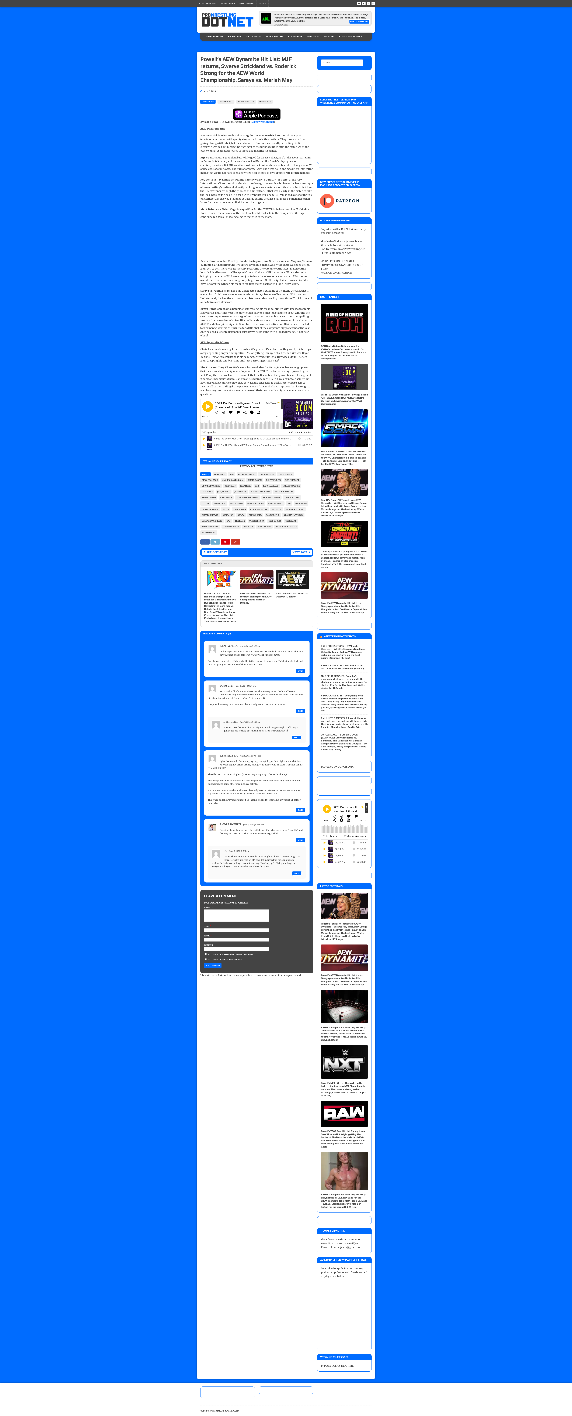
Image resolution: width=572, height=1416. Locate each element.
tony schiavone (210, 527)
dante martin (273, 480)
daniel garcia (255, 480)
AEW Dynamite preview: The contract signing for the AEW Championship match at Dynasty (256, 598)
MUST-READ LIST (246, 102)
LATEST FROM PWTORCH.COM (339, 636)
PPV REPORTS (253, 36)
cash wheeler (267, 474)
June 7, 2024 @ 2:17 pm (239, 851)
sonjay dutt (272, 515)
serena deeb (255, 515)
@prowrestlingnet (263, 121)
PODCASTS (313, 36)
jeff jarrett (223, 492)
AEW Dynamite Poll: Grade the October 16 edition (292, 595)
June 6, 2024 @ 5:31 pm (246, 686)
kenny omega (209, 497)
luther (205, 503)
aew (232, 474)
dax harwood (292, 480)
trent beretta (231, 527)
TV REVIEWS (234, 36)
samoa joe (228, 515)
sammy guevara (210, 515)
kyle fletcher (292, 497)
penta (226, 509)
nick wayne (301, 503)
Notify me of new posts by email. (225, 960)
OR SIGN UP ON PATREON (337, 272)
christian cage (210, 480)
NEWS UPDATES (214, 36)
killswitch (226, 497)
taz (228, 521)
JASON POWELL (226, 102)
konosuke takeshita (247, 497)
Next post (299, 552)
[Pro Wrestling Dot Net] (227, 20)
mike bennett (275, 503)
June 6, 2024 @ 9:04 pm (250, 756)
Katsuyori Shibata (260, 492)
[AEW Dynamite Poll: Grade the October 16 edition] (292, 587)
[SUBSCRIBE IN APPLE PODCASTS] (257, 118)
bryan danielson (246, 474)
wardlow (248, 527)
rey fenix (276, 509)
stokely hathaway (293, 515)
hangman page (270, 486)
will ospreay (264, 527)
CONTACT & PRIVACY (350, 36)
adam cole (219, 474)
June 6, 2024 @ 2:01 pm (250, 646)
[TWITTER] (359, 3)
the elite (240, 521)
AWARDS (262, 3)
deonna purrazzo (211, 486)
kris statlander (271, 497)
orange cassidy (210, 509)
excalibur (245, 486)
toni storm (274, 521)
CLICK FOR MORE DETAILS (338, 261)
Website (208, 945)
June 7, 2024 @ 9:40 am (253, 825)
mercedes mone (255, 503)
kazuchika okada (284, 492)
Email (207, 936)
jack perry (207, 492)
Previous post (216, 552)
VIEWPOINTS (295, 36)
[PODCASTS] (373, 3)
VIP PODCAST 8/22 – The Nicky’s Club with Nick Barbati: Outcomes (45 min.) (342, 667)
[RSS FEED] (368, 3)
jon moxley (240, 492)
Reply (300, 671)
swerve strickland (212, 521)
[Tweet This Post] (215, 541)
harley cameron (291, 486)
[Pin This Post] (226, 541)
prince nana (239, 509)
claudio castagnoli (232, 480)
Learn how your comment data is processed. (274, 975)
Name (207, 926)
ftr (257, 486)
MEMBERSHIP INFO (207, 3)
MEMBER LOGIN (228, 3)
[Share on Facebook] (205, 541)
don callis (230, 486)
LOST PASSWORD (246, 3)
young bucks (209, 532)
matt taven (236, 503)
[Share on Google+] (235, 541)
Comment (209, 908)
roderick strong (295, 509)
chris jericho (286, 474)
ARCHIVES (329, 36)
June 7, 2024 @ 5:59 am (250, 722)
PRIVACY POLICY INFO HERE (256, 466)
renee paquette (258, 509)
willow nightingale (286, 527)
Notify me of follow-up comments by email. (231, 954)
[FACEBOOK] (364, 3)
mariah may (220, 503)
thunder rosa (256, 521)
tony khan (291, 521)
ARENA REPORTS (274, 36)
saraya (241, 515)
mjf (289, 503)
